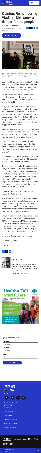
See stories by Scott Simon (21, 273)
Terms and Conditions (10, 419)
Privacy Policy (8, 415)
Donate (35, 3)
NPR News (7, 245)
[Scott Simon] (6, 262)
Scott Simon (13, 26)
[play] (3, 451)
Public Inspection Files (10, 411)
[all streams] (38, 450)
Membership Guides (10, 428)
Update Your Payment (10, 423)
